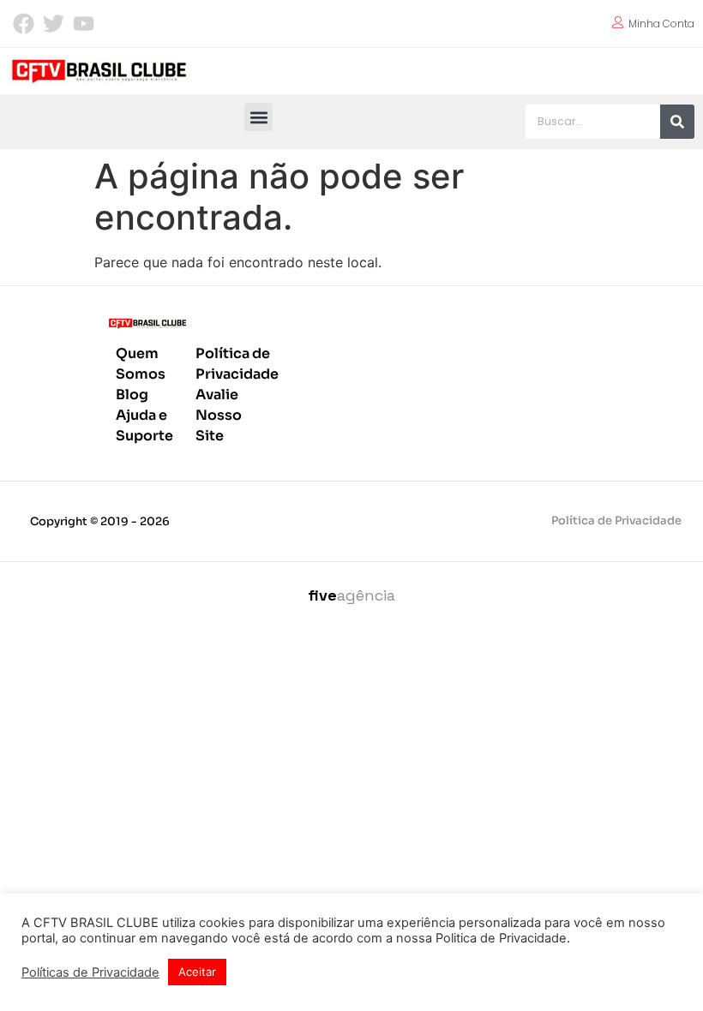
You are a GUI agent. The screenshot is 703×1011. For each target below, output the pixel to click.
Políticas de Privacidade (90, 972)
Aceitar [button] (197, 971)
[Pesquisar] (677, 122)
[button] (258, 117)
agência (351, 595)
